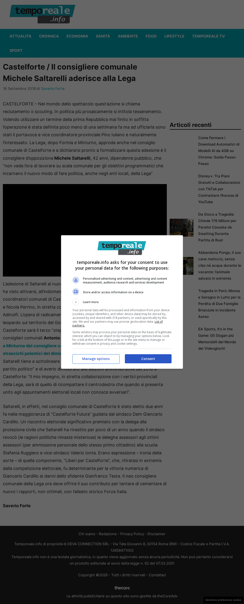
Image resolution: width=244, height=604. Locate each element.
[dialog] (122, 302)
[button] (122, 302)
